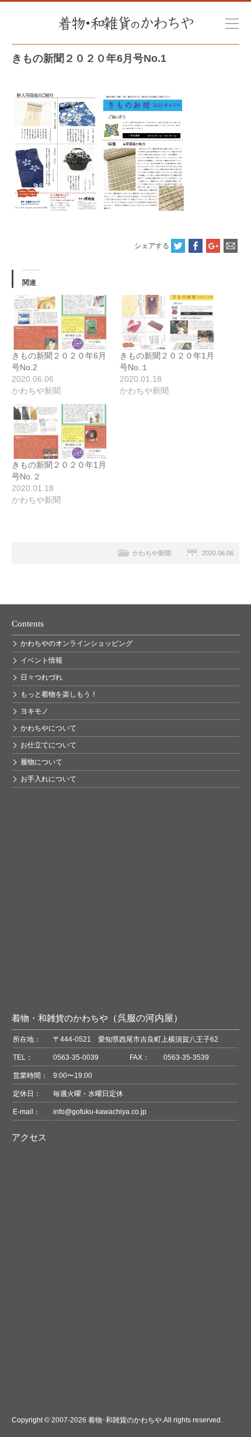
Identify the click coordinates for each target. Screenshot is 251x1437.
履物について (41, 762)
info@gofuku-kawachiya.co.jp (100, 1112)
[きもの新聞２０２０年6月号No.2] (60, 322)
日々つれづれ (41, 677)
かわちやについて (48, 728)
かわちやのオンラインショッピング (76, 643)
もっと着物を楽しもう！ (58, 694)
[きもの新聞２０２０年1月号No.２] (60, 431)
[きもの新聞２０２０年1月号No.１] (168, 322)
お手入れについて (48, 779)
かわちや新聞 (152, 552)
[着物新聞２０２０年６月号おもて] (99, 96)
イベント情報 (41, 660)
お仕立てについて (48, 745)
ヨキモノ (34, 711)
